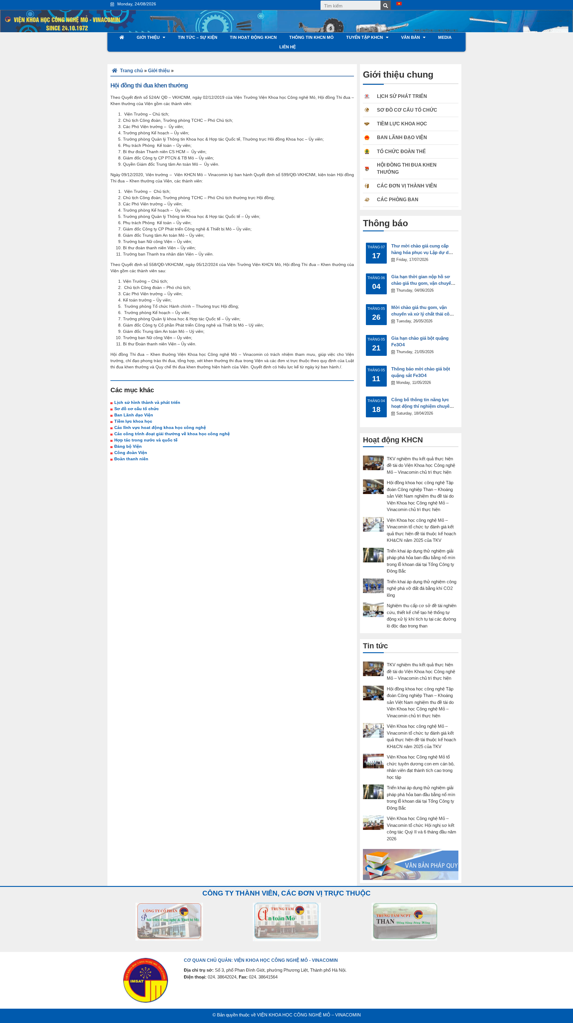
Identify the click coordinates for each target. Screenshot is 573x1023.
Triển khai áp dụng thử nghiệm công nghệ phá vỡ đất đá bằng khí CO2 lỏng (421, 588)
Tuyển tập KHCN (364, 37)
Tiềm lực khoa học (133, 421)
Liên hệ (287, 46)
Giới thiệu (148, 37)
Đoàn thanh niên (131, 458)
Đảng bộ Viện (128, 446)
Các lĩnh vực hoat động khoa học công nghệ (160, 427)
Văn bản (410, 37)
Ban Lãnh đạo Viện (133, 415)
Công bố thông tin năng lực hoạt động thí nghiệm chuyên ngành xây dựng (421, 406)
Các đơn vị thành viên (407, 185)
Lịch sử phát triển (402, 96)
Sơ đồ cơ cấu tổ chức (136, 408)
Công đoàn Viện (130, 452)
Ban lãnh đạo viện (402, 137)
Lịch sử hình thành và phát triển (147, 402)
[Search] (386, 6)
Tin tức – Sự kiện (197, 37)
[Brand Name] (169, 922)
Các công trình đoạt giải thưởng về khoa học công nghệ (172, 433)
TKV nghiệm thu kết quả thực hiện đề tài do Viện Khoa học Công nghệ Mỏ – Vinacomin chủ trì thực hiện (421, 465)
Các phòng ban (397, 199)
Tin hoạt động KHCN (253, 37)
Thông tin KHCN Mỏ (311, 37)
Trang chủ (131, 70)
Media (445, 37)
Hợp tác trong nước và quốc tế (146, 440)
